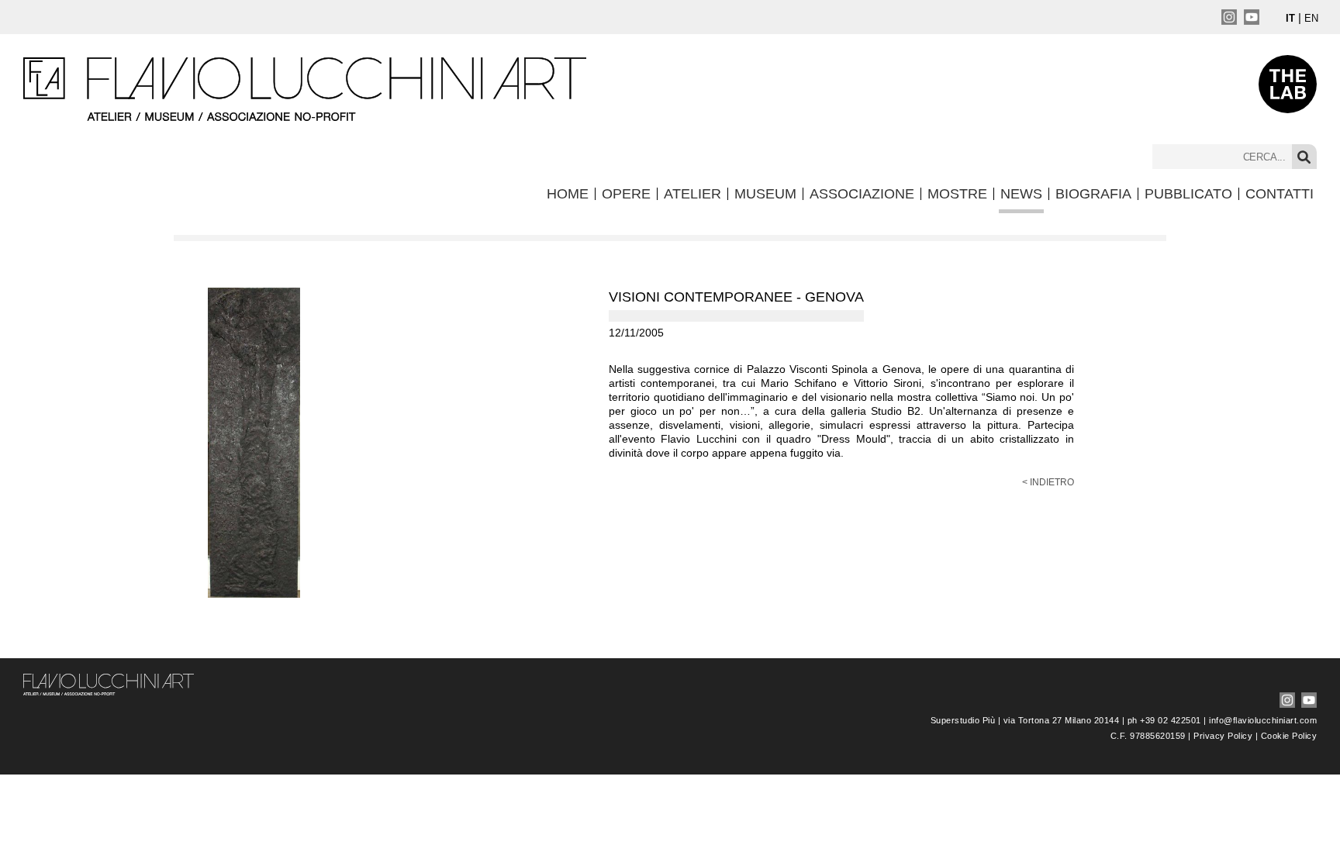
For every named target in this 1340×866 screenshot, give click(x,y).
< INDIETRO (1048, 482)
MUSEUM (765, 194)
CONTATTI (1279, 194)
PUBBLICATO (1188, 194)
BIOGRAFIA (1093, 194)
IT (1290, 18)
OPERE (626, 194)
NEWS (1021, 194)
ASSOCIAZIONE (862, 194)
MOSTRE (957, 194)
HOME (568, 194)
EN (1311, 18)
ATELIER (692, 194)
